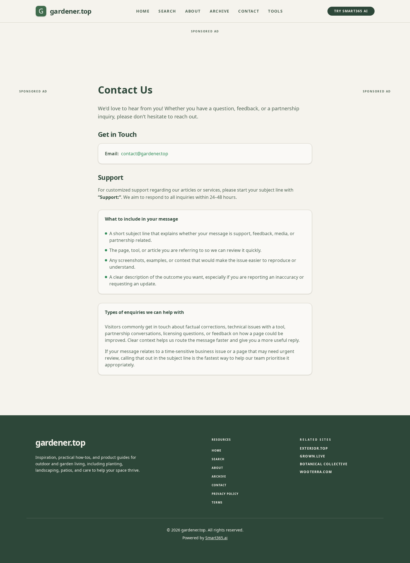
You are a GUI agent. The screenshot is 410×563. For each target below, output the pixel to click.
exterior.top (314, 448)
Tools (275, 11)
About (193, 11)
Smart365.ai (216, 537)
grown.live (312, 456)
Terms (217, 502)
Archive (220, 11)
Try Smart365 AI (351, 11)
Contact (248, 11)
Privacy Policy (225, 494)
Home (143, 11)
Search (167, 11)
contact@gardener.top (144, 154)
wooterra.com (316, 472)
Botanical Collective (324, 464)
